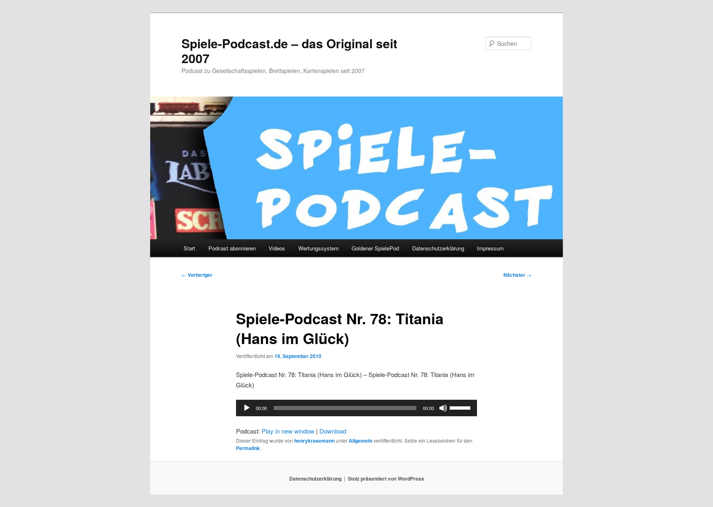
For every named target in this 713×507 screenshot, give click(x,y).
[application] (356, 408)
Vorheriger (197, 274)
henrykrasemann (314, 440)
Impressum (490, 248)
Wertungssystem (318, 248)
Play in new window (288, 431)
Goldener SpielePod (375, 248)
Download (332, 431)
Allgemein (360, 440)
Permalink (248, 448)
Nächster (517, 274)
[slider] (461, 407)
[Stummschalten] (443, 408)
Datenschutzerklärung (438, 248)
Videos (277, 248)
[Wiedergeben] (247, 408)
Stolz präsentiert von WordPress (386, 478)
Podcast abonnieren (232, 248)
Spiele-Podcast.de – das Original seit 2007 (289, 50)
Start (189, 248)
